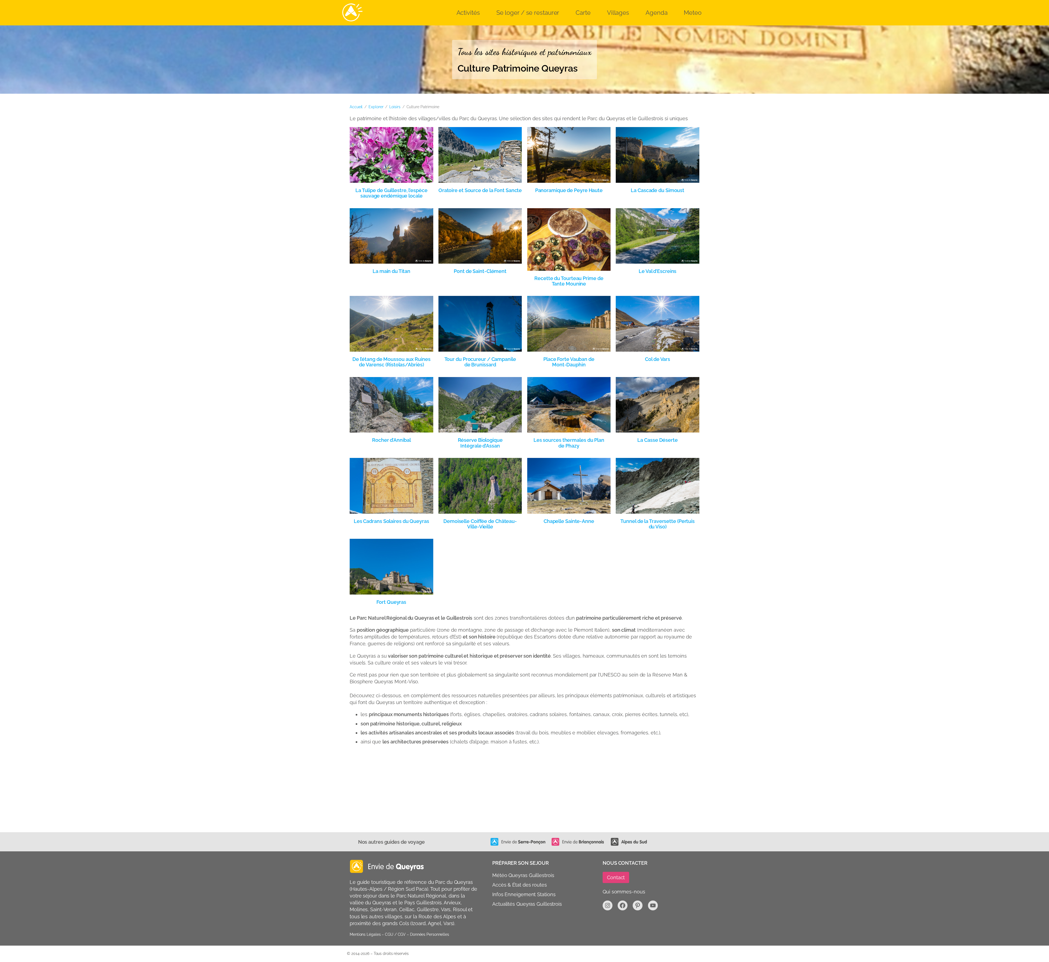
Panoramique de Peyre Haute (569, 190)
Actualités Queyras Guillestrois (527, 904)
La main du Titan (391, 271)
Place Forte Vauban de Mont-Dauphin (568, 362)
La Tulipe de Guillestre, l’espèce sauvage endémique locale (391, 193)
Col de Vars (657, 359)
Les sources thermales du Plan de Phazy (569, 442)
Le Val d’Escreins (657, 271)
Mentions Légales (365, 934)
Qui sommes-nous (624, 892)
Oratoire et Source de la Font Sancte (480, 190)
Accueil (356, 107)
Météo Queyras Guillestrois (523, 875)
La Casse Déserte (657, 440)
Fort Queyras (391, 602)
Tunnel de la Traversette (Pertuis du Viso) (657, 524)
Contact (616, 877)
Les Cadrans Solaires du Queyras (391, 521)
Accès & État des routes (519, 885)
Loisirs (394, 107)
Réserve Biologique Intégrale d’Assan (480, 442)
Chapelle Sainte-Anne (569, 521)
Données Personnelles (429, 934)
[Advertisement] (513, 791)
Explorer (376, 107)
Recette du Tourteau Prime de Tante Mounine (568, 281)
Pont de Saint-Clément (480, 271)
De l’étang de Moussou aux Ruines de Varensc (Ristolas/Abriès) (391, 362)
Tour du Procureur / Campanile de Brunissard (480, 362)
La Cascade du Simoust (657, 190)
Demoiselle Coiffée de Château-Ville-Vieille (480, 524)
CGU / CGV (395, 934)
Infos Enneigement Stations (523, 894)
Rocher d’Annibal (391, 440)
